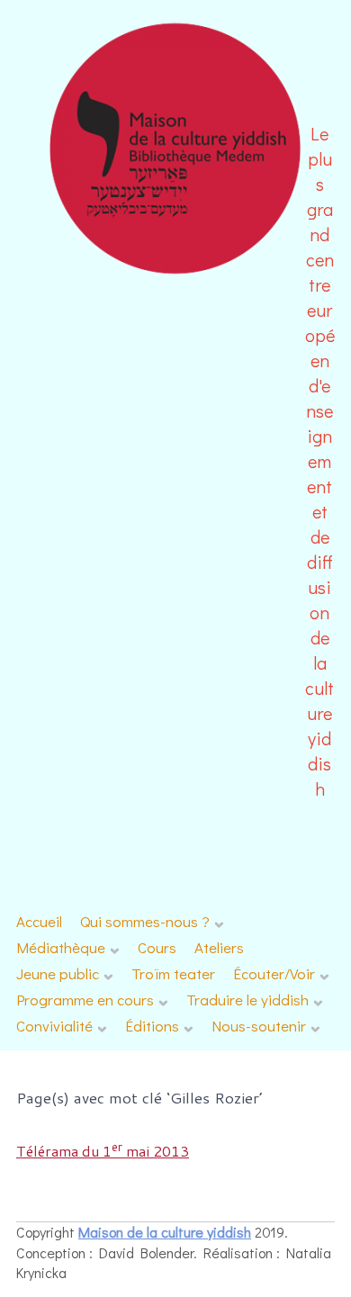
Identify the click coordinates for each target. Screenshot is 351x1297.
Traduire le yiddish (247, 999)
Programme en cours (85, 999)
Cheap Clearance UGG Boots (256, 1273)
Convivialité (54, 1025)
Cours (157, 947)
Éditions (152, 1025)
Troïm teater (173, 973)
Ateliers (219, 947)
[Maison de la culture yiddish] (176, 271)
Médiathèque (60, 947)
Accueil (39, 921)
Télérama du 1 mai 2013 (102, 1150)
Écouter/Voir (274, 973)
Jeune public (57, 973)
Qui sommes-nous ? (145, 921)
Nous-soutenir (259, 1025)
